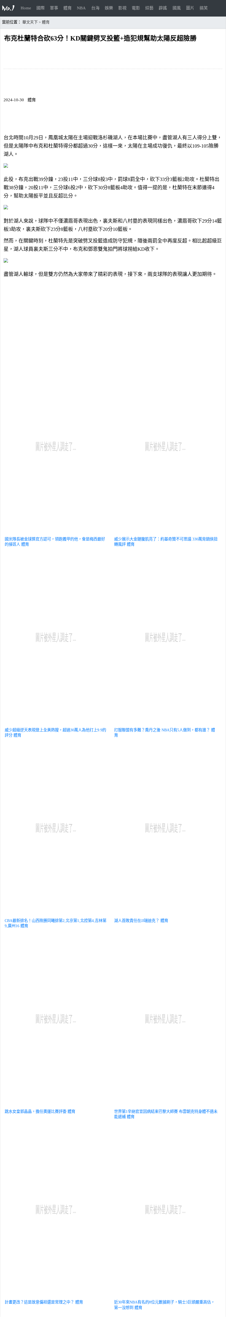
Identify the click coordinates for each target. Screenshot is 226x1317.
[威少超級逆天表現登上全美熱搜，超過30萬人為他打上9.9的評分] (56, 723)
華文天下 (30, 22)
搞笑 (204, 8)
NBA (81, 8)
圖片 (190, 8)
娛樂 (109, 8)
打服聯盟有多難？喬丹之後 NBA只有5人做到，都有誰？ (162, 730)
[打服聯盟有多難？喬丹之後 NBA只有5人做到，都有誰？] (165, 723)
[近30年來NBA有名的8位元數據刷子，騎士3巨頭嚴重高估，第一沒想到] (165, 1295)
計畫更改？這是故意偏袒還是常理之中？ (39, 1302)
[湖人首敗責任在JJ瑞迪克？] (165, 914)
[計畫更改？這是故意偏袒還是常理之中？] (56, 1295)
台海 (95, 8)
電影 (136, 8)
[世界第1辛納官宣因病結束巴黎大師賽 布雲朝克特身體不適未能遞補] (165, 1105)
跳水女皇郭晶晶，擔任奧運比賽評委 (35, 1111)
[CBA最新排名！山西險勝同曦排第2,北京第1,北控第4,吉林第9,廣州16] (56, 914)
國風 (177, 8)
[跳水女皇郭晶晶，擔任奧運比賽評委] (56, 1105)
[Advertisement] (113, 320)
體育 (67, 8)
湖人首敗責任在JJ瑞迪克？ (136, 920)
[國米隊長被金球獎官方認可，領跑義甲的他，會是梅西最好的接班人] (56, 532)
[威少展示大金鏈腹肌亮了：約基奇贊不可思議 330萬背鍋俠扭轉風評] (165, 532)
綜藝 (149, 8)
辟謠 (163, 8)
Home (26, 8)
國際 (40, 8)
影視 (122, 8)
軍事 (54, 8)
